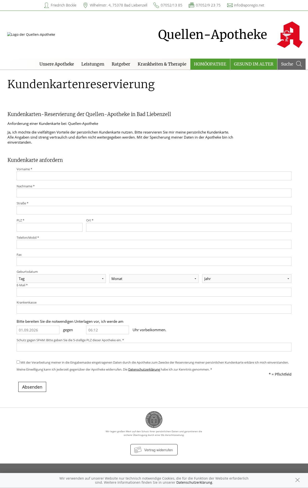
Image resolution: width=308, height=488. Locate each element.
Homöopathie (210, 64)
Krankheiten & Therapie (162, 64)
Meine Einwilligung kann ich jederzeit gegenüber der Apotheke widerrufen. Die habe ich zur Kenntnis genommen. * (114, 369)
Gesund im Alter (253, 64)
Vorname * (24, 169)
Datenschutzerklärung (144, 369)
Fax (19, 254)
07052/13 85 (171, 5)
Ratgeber (121, 64)
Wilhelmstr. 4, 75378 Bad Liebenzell (118, 5)
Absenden (32, 387)
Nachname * (26, 186)
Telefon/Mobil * (28, 237)
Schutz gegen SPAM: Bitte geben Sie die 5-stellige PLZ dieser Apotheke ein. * (70, 340)
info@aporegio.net (249, 5)
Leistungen (92, 64)
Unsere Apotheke (56, 64)
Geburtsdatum (27, 271)
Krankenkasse (27, 302)
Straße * (22, 203)
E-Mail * (22, 285)
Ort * (89, 220)
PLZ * (20, 220)
